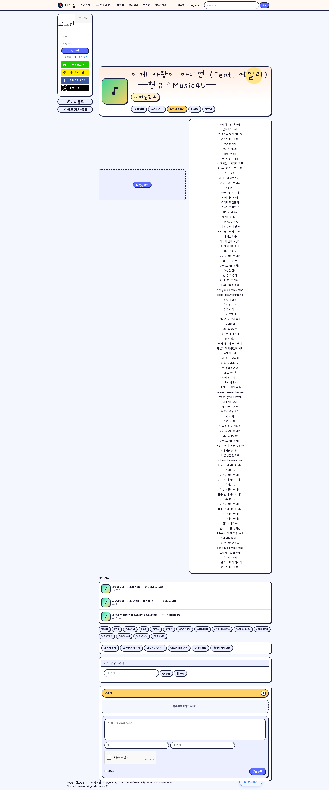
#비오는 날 (130, 629)
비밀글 (111, 771)
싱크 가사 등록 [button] (76, 110)
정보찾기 (83, 56)
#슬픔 (143, 629)
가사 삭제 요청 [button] (223, 647)
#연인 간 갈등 (185, 629)
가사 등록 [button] (77, 102)
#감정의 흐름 (202, 629)
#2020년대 (262, 629)
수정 (167, 673)
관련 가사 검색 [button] (132, 647)
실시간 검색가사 (103, 5)
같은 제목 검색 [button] (180, 647)
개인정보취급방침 (76, 782)
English (194, 5)
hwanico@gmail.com (90, 786)
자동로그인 (70, 57)
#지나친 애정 (106, 636)
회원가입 (83, 18)
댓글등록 (257, 771)
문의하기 (253, 781)
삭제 (181, 673)
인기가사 (85, 5)
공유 (196, 109)
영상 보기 (143, 185)
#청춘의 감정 (159, 636)
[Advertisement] (185, 39)
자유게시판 (160, 5)
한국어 (181, 5)
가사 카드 (158, 109)
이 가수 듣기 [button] (178, 109)
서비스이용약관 (93, 782)
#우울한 (169, 629)
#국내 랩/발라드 (243, 629)
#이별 (116, 629)
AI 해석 (120, 5)
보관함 (146, 5)
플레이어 (133, 5)
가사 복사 (111, 647)
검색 (264, 5)
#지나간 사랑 (141, 636)
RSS (106, 786)
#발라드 (155, 629)
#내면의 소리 (124, 636)
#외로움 (104, 629)
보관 (210, 109)
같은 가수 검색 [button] (156, 647)
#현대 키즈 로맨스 (222, 629)
